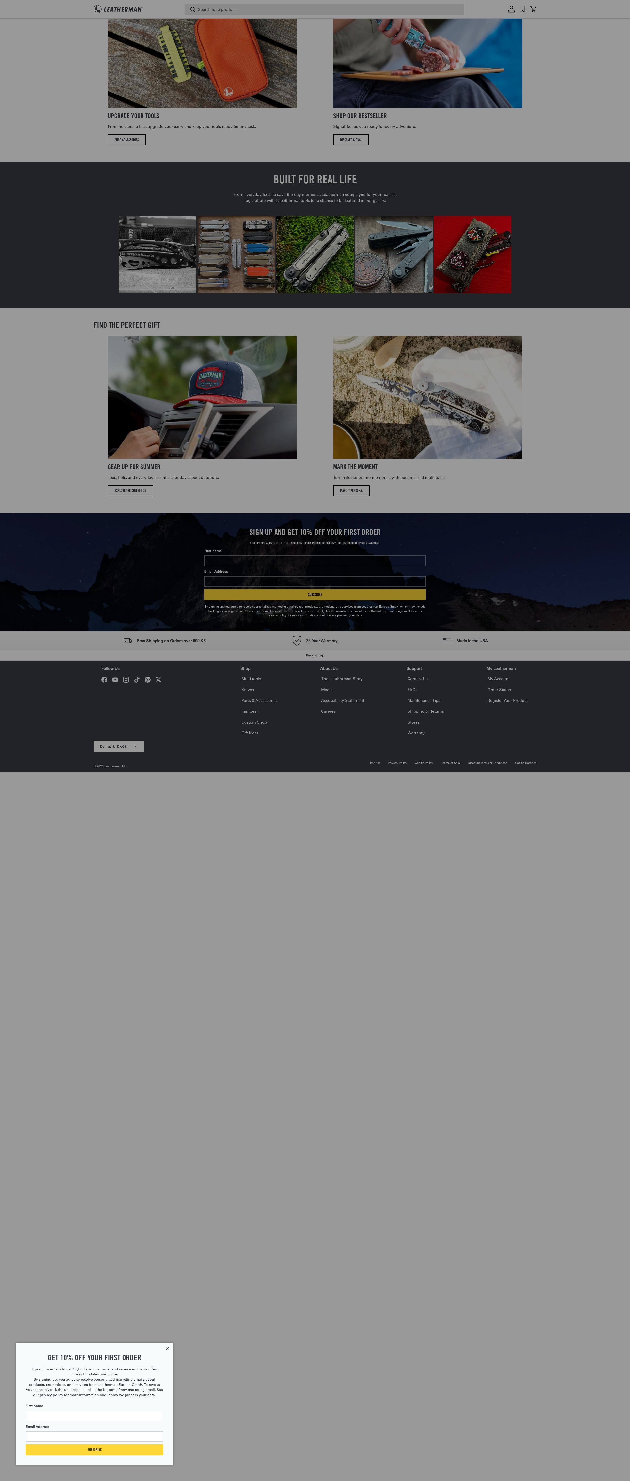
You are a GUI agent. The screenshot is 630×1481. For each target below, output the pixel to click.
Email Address (37, 1426)
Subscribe (95, 1450)
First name (34, 1406)
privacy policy (51, 1395)
